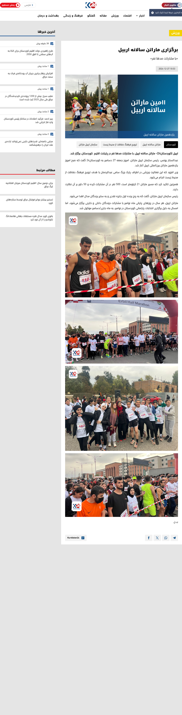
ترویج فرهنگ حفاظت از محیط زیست (120, 144)
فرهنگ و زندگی (73, 16)
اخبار (142, 15)
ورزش (115, 16)
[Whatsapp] (165, 538)
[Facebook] (148, 538)
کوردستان (171, 144)
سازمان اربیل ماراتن (88, 144)
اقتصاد (127, 16)
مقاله (103, 16)
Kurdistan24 (73, 537)
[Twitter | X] (157, 538)
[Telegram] (174, 538)
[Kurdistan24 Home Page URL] (91, 5)
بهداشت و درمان (48, 16)
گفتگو (91, 16)
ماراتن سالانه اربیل (152, 144)
